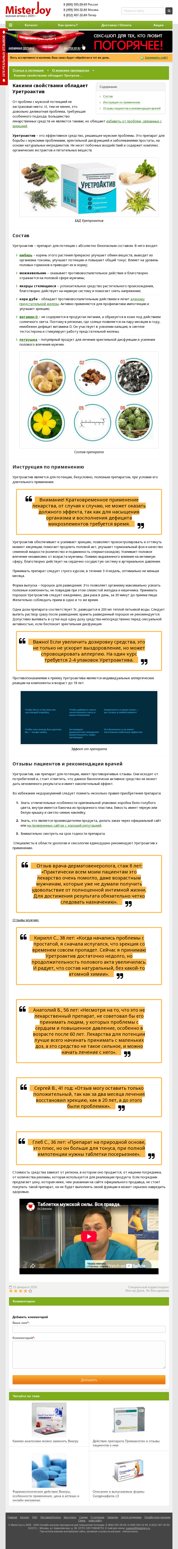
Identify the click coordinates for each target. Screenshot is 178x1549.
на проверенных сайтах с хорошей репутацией (64, 825)
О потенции (97, 1517)
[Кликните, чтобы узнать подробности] (89, 42)
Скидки (83, 1517)
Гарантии (112, 1517)
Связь (82, 1520)
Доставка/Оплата (50, 1517)
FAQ (34, 1517)
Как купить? (68, 25)
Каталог (31, 25)
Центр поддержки (131, 1517)
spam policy (95, 1520)
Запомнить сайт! (156, 57)
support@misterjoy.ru (138, 1528)
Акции (158, 25)
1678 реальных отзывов (4, 56)
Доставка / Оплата (116, 25)
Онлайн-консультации (157, 1517)
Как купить (70, 1517)
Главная (12, 1517)
